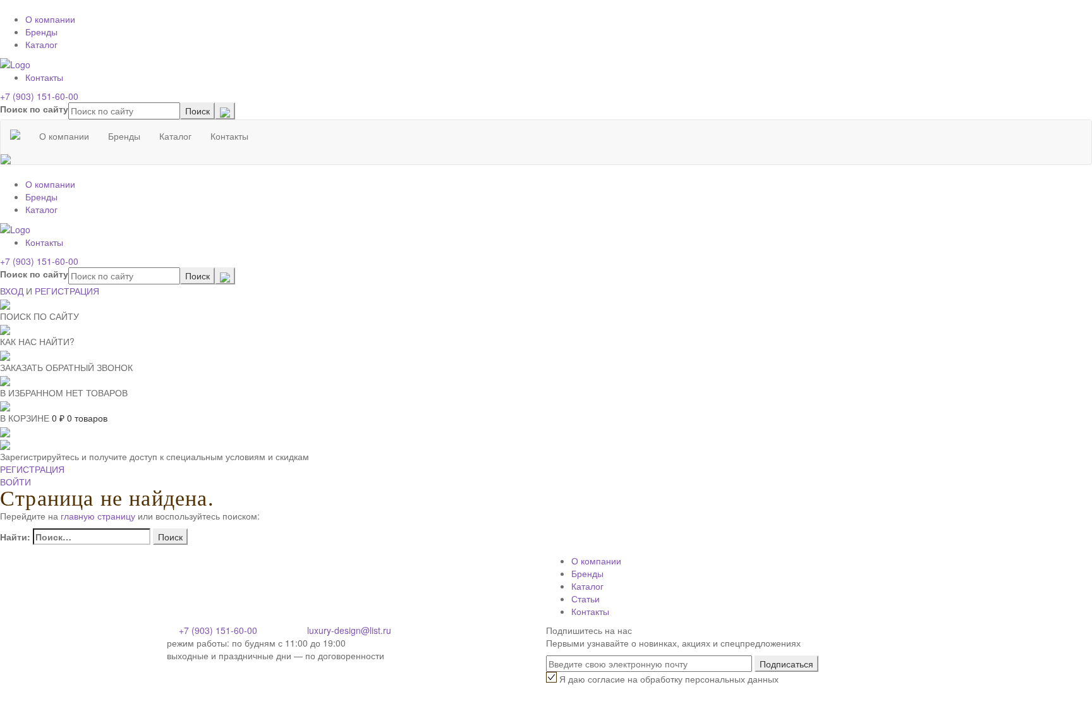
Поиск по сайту (34, 108)
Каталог (41, 44)
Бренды (41, 31)
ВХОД (11, 290)
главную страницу (98, 515)
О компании (50, 19)
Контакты (44, 77)
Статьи (585, 598)
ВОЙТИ (15, 481)
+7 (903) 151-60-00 (39, 96)
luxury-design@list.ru (349, 630)
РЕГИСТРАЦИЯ (67, 290)
